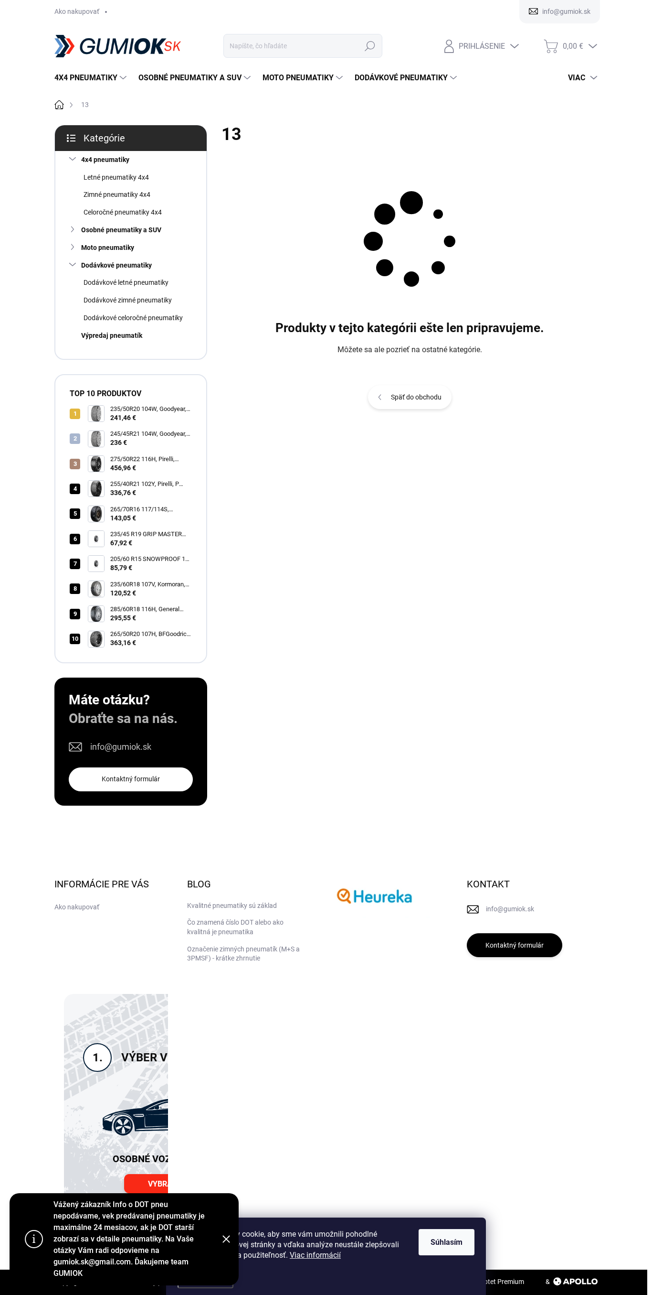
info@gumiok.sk (120, 747)
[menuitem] (91, 78)
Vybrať (162, 1183)
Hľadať (370, 46)
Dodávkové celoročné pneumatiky (133, 318)
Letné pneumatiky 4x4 (116, 177)
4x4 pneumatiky (105, 159)
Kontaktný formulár (131, 779)
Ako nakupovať (76, 11)
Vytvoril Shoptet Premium (486, 1281)
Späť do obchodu (416, 397)
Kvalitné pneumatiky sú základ (232, 905)
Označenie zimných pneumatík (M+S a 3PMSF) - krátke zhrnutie (243, 953)
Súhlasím (447, 1242)
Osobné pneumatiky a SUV (121, 230)
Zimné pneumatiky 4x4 (117, 194)
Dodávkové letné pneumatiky (126, 282)
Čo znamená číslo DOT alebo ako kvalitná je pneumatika (235, 927)
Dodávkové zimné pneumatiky (128, 300)
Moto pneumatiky (107, 247)
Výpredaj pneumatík (111, 335)
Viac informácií (315, 1255)
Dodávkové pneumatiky (116, 265)
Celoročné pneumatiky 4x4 (123, 212)
